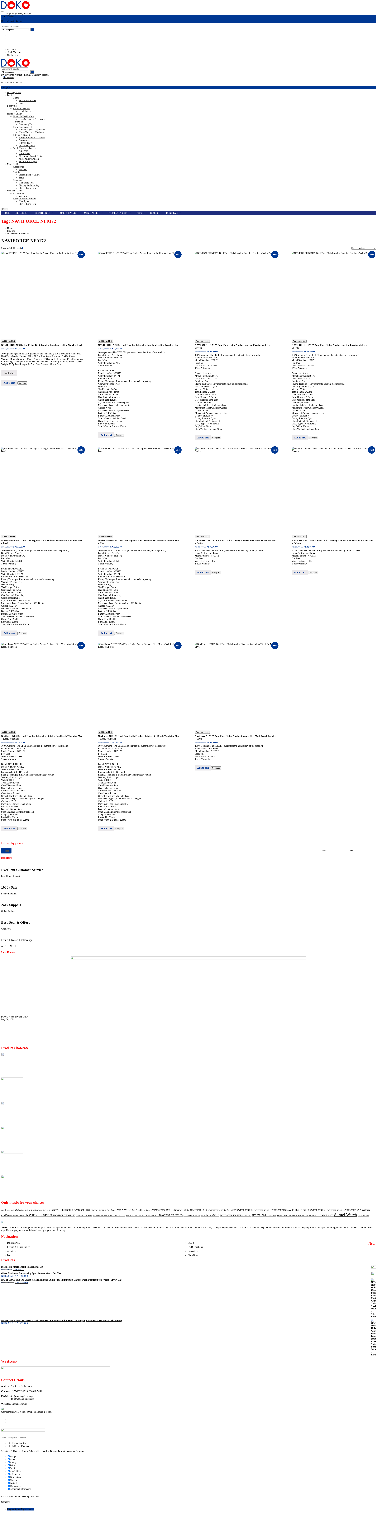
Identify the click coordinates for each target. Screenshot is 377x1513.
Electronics (12, 105)
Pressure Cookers (27, 145)
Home (7, 213)
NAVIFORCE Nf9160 (278, 1210)
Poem (21, 103)
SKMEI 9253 (314, 1215)
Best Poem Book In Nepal (44, 1210)
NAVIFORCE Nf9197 (64, 1215)
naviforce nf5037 (150, 1210)
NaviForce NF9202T (150, 1215)
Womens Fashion (15, 190)
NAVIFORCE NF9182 (334, 1210)
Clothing (17, 172)
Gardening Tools (26, 124)
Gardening (18, 121)
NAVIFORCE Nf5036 (132, 1210)
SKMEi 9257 (327, 1215)
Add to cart (9, 383)
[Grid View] (22, 248)
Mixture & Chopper (28, 161)
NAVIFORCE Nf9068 (199, 1210)
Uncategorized (14, 92)
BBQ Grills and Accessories (32, 137)
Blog (9, 1255)
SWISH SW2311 (363, 1215)
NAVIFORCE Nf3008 (63, 1210)
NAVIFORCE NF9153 (261, 1210)
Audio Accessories (21, 108)
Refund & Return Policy (18, 1247)
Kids (139, 213)
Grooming (18, 180)
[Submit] (32, 29)
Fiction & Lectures (27, 100)
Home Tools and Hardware (31, 132)
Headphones (24, 111)
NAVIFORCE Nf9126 (245, 1210)
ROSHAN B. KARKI (230, 1215)
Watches (23, 169)
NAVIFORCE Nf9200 (116, 1215)
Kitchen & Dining (21, 135)
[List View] (24, 248)
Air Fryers (23, 151)
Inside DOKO (13, 1243)
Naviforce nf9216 (210, 1215)
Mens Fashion (13, 164)
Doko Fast (172, 213)
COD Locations (195, 1247)
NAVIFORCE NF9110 (215, 1210)
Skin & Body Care (27, 188)
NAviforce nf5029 (114, 1210)
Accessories (18, 167)
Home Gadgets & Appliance (32, 129)
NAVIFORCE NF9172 (297, 1210)
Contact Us (193, 1251)
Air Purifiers (24, 153)
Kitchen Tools (25, 143)
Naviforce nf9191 (17, 1215)
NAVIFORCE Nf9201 (134, 1216)
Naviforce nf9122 (230, 1210)
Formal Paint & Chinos (29, 174)
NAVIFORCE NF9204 (171, 1215)
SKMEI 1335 (246, 1216)
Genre (16, 98)
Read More (10, 374)
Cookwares (24, 140)
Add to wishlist (8, 341)
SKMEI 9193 (304, 1215)
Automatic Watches (14, 1210)
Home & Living (14, 113)
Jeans (21, 177)
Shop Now (193, 1255)
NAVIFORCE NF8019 (165, 1210)
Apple (4, 1210)
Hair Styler (24, 201)
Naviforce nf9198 (84, 1215)
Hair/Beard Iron (26, 182)
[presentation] (2, 1041)
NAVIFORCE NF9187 (351, 1210)
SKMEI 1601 (271, 1216)
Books (10, 95)
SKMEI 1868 (294, 1216)
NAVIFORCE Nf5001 (82, 1210)
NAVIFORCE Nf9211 (192, 1216)
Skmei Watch (345, 1214)
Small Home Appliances (24, 148)
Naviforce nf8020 (182, 1210)
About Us (11, 1251)
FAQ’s (191, 1243)
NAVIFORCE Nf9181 (318, 1210)
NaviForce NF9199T (100, 1216)
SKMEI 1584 (259, 1215)
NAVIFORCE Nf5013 (98, 1210)
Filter (6, 850)
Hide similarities (18, 1443)
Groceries (21, 213)
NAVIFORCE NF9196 (39, 1215)
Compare (22, 383)
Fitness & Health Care (23, 116)
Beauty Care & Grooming (25, 198)
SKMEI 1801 (283, 1215)
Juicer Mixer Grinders (29, 159)
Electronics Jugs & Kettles (31, 156)
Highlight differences (20, 1446)
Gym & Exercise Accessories (32, 119)
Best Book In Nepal (28, 1210)
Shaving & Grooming (29, 185)
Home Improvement (22, 127)
